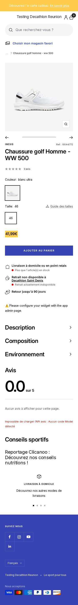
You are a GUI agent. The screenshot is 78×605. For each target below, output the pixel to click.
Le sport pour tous (55, 575)
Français (13, 563)
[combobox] (42, 30)
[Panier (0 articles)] (71, 17)
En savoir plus (59, 5)
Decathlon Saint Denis (27, 280)
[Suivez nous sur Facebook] (9, 537)
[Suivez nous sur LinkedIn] (9, 546)
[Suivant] (71, 137)
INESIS (9, 144)
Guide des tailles (61, 206)
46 (11, 218)
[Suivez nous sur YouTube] (28, 537)
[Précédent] (7, 137)
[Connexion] (65, 16)
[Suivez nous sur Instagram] (19, 537)
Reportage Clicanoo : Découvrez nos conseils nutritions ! (30, 457)
